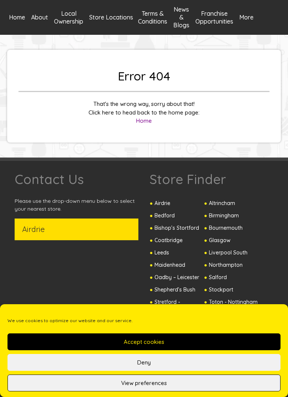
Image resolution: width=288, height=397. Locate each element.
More (246, 17)
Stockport (221, 289)
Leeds (161, 252)
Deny (144, 362)
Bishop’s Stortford (176, 228)
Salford (218, 277)
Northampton (226, 265)
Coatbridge (168, 240)
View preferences (144, 383)
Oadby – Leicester (176, 277)
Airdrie (162, 203)
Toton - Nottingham (233, 302)
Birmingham (224, 215)
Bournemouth (226, 228)
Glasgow (220, 240)
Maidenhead (169, 265)
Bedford (164, 215)
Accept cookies (144, 341)
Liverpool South (228, 252)
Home (17, 17)
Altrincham (222, 203)
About (39, 17)
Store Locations (111, 17)
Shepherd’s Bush (174, 289)
